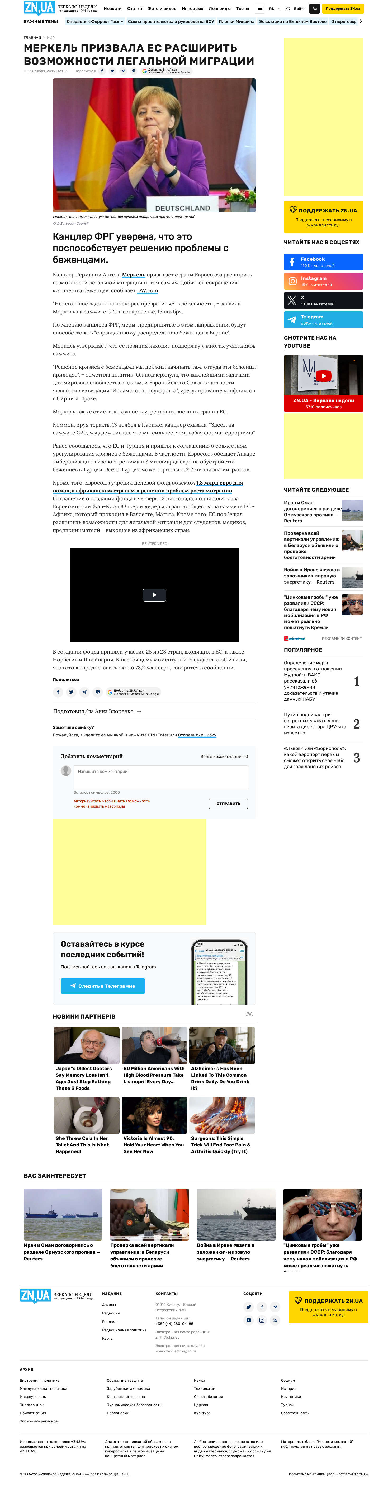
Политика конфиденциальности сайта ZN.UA (328, 1474)
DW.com (147, 290)
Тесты (242, 8)
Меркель (133, 274)
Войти (300, 9)
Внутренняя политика (40, 1380)
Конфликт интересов (126, 1397)
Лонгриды (220, 8)
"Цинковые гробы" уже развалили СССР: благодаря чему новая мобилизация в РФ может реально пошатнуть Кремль (311, 612)
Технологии (204, 1388)
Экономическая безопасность (134, 1405)
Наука (199, 1380)
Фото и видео (162, 8)
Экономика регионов (39, 1421)
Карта (107, 1338)
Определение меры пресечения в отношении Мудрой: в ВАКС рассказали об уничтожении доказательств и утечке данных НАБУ (313, 681)
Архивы (109, 1305)
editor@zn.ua (185, 1351)
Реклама (110, 1321)
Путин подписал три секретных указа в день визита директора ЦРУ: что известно (315, 724)
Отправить (228, 804)
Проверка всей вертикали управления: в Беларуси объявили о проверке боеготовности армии (311, 545)
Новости (113, 8)
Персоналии (118, 1413)
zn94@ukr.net (167, 1337)
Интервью (193, 8)
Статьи (134, 8)
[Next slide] (360, 21)
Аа (315, 9)
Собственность (295, 1413)
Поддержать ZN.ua (343, 9)
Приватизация (33, 1413)
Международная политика (43, 1388)
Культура (202, 1413)
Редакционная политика (124, 1330)
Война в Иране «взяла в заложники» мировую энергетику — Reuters (312, 576)
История (288, 1388)
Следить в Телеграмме (106, 986)
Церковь (201, 1405)
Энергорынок (32, 1405)
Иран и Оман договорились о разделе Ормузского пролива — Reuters (313, 512)
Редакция (111, 1313)
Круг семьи (291, 1397)
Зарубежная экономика (128, 1388)
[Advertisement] (129, 872)
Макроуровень (33, 1397)
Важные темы (41, 21)
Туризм (287, 1405)
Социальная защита (125, 1380)
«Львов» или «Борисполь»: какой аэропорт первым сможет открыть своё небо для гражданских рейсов (315, 757)
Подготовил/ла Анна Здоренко (93, 711)
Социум (288, 1380)
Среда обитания (208, 1397)
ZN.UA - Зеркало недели (323, 400)
